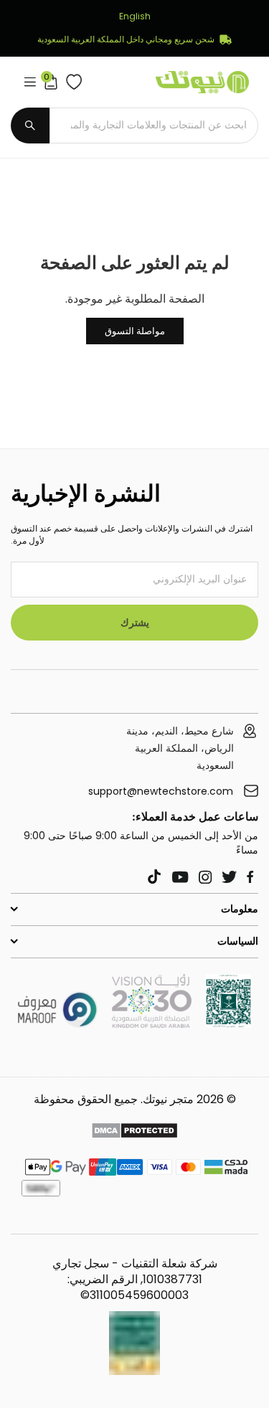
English (135, 16)
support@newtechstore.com (160, 791)
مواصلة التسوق (135, 331)
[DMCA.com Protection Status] (134, 1132)
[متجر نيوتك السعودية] (228, 1024)
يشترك (135, 622)
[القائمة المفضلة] (71, 82)
